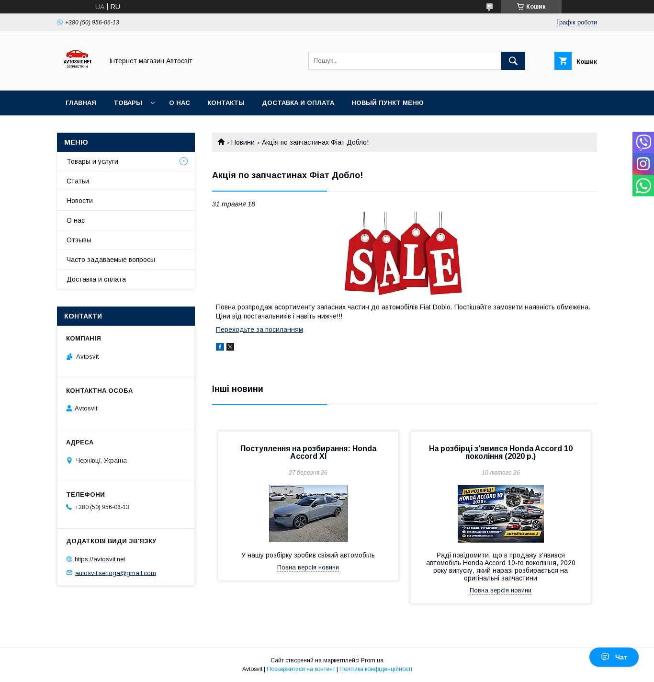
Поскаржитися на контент (301, 669)
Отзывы (79, 240)
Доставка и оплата (298, 102)
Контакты (226, 102)
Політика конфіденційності (375, 669)
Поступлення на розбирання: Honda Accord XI (308, 452)
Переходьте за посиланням (259, 329)
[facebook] (220, 348)
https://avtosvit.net (100, 559)
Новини (243, 142)
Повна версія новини (308, 567)
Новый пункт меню (387, 102)
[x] (230, 348)
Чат (621, 657)
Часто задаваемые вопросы (111, 259)
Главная (81, 102)
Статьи (78, 181)
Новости (80, 201)
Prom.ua (372, 660)
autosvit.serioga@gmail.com (115, 572)
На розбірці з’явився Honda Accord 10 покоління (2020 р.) (501, 452)
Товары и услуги (92, 161)
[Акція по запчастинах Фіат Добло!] (404, 255)
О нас (179, 102)
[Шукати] (513, 61)
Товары (127, 102)
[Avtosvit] (77, 78)
